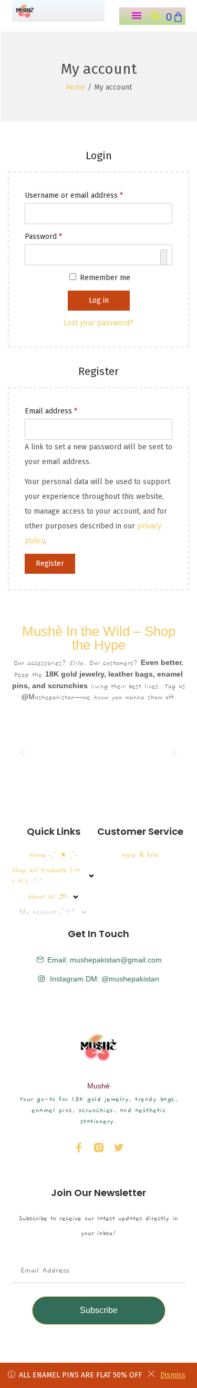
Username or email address (76, 194)
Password (45, 235)
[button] (136, 15)
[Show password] (163, 257)
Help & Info (140, 855)
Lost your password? (98, 323)
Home (75, 87)
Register (50, 563)
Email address (53, 410)
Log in (99, 300)
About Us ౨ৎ (47, 896)
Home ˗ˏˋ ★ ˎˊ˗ (53, 855)
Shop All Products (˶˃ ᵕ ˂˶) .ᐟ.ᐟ (46, 875)
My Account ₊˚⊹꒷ (47, 911)
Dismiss (172, 1375)
